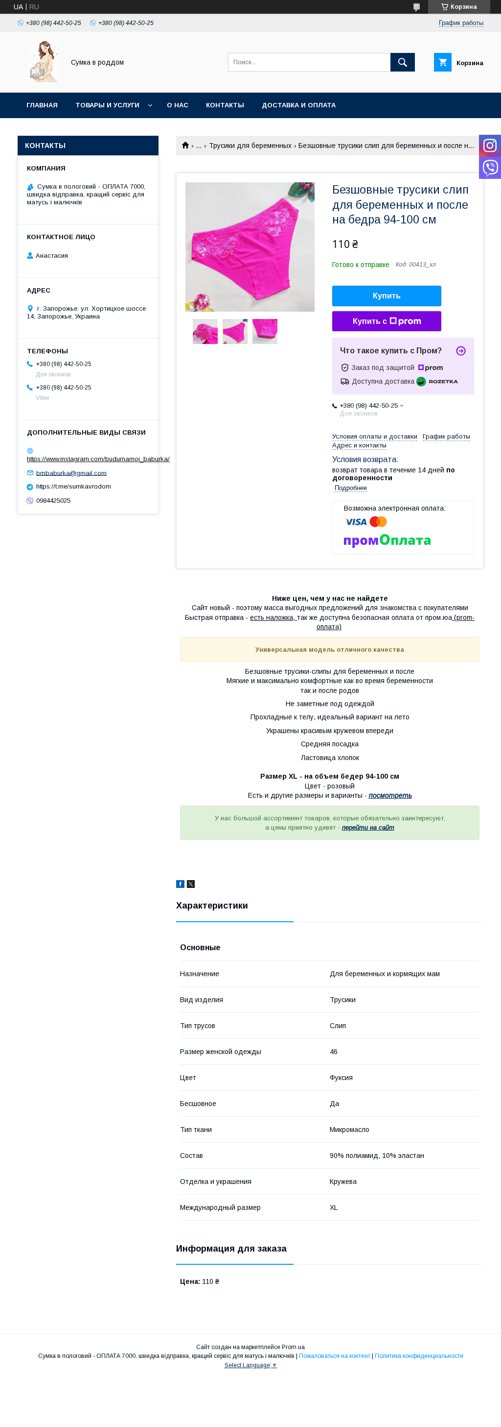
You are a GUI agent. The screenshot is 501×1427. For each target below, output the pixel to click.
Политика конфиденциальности (419, 1356)
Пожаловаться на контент (334, 1356)
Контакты (225, 105)
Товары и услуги (107, 105)
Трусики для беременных (250, 145)
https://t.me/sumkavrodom (73, 486)
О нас (177, 105)
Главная (42, 105)
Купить (387, 296)
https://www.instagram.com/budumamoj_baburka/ (98, 459)
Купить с (370, 321)
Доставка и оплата (299, 105)
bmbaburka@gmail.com (71, 472)
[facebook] (180, 885)
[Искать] (402, 62)
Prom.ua (293, 1347)
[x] (191, 885)
